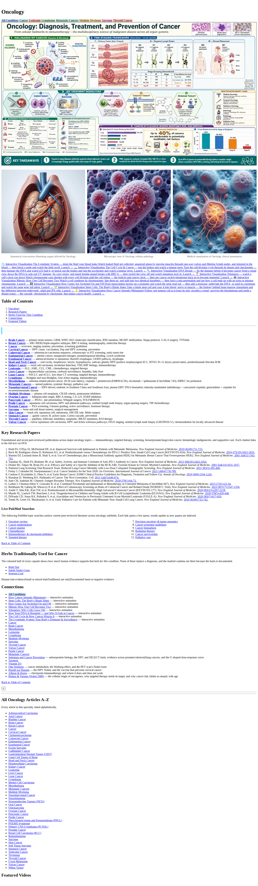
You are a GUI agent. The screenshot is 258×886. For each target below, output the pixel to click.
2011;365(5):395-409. (208, 468)
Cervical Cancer (17, 732)
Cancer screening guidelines (150, 524)
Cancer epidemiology (20, 524)
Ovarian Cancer (17, 810)
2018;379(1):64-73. (126, 480)
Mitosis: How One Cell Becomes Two (29, 606)
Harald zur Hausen (18, 669)
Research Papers (17, 311)
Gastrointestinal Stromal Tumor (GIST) (30, 754)
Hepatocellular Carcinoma (22, 763)
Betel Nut (13, 567)
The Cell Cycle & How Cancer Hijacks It (31, 616)
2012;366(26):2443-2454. (192, 461)
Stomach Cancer (17, 848)
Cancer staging (16, 527)
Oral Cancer (15, 804)
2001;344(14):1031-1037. (225, 464)
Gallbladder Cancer (19, 750)
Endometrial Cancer (19, 741)
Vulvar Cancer (16, 647)
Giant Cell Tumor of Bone (23, 757)
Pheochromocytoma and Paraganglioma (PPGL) (35, 820)
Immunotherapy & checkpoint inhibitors (30, 534)
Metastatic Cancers (67, 20)
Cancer (23, 20)
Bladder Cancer (17, 719)
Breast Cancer (16, 725)
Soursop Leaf (15, 573)
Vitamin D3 (14, 663)
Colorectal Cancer (18, 738)
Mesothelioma (16, 628)
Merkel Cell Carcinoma (21, 782)
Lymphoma (48, 20)
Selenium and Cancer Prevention (26, 657)
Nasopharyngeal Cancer (21, 795)
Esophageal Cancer (19, 744)
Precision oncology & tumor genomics (156, 521)
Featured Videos (17, 321)
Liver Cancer (15, 773)
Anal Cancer (15, 716)
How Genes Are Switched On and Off (29, 603)
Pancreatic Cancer (18, 814)
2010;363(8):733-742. (196, 499)
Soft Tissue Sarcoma (19, 845)
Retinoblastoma (17, 836)
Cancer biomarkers (145, 527)
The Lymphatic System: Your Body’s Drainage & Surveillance (42, 619)
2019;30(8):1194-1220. (199, 474)
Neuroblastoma (16, 798)
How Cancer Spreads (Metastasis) (27, 597)
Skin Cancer (15, 842)
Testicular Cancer (18, 851)
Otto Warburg (16, 666)
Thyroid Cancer (122, 20)
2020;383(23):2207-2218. (211, 490)
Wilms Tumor (16, 867)
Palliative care (143, 537)
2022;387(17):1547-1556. (225, 487)
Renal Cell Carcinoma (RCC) (24, 832)
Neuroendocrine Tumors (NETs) (26, 801)
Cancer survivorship (146, 534)
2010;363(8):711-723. (191, 449)
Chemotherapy (16, 530)
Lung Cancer (15, 776)
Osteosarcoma (16, 807)
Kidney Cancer (16, 766)
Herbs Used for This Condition (25, 314)
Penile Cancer (16, 651)
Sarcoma (107, 20)
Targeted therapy (17, 537)
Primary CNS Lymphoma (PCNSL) (28, 826)
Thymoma (14, 855)
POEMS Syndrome (19, 823)
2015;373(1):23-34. (220, 483)
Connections (15, 318)
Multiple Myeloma (90, 20)
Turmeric (13, 660)
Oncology (13, 308)
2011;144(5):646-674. (107, 477)
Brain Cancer (15, 625)
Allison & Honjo (17, 673)
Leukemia (35, 20)
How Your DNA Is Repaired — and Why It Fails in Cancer (41, 613)
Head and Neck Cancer (21, 760)
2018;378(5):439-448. (217, 493)
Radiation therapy (145, 530)
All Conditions (10, 20)
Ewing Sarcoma (17, 747)
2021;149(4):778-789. (164, 471)
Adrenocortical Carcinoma (23, 713)
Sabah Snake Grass (19, 570)
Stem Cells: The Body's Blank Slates (28, 600)
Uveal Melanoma (18, 861)
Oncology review (18, 521)
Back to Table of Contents (15, 543)
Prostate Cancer (17, 829)
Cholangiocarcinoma (19, 735)
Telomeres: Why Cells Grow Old (26, 610)
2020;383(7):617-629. (209, 496)
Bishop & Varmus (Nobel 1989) (26, 676)
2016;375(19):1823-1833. (240, 452)
